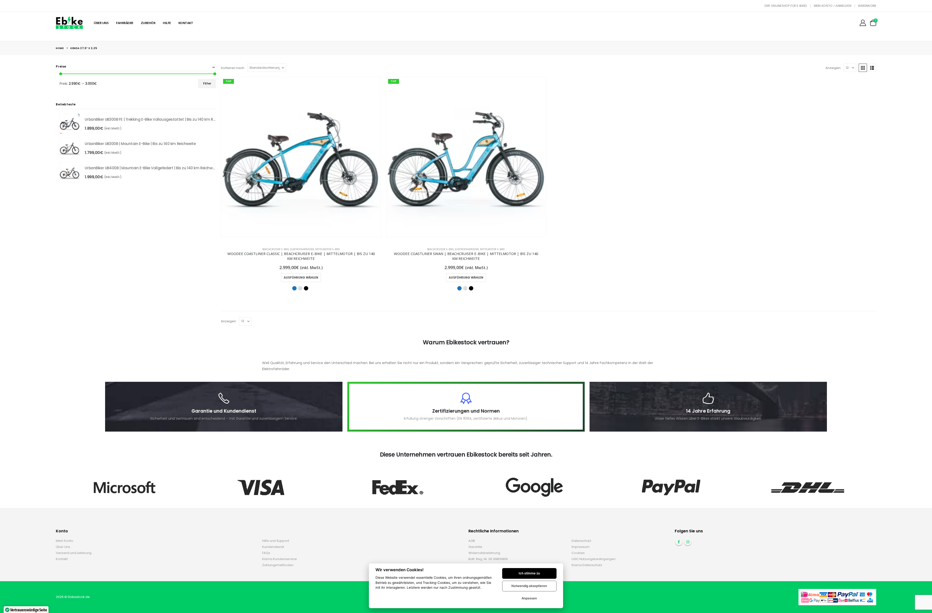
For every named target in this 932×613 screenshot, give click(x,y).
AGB (471, 540)
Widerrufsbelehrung (484, 553)
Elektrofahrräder (302, 249)
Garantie (475, 547)
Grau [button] (300, 288)
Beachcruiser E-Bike (275, 249)
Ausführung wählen (301, 277)
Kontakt (185, 23)
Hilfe (167, 23)
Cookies (578, 553)
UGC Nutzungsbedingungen (594, 559)
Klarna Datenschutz (587, 565)
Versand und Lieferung (74, 553)
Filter (207, 83)
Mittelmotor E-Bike (327, 249)
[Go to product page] (69, 123)
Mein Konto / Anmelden (832, 6)
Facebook (678, 541)
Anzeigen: (833, 68)
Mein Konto (64, 540)
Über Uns (101, 23)
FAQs (266, 553)
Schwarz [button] (306, 288)
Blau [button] (294, 288)
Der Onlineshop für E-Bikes (786, 6)
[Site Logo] (69, 23)
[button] (863, 68)
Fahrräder (124, 23)
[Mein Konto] (862, 23)
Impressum (581, 547)
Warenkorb (867, 6)
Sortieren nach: (233, 68)
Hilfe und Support (275, 540)
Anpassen (529, 598)
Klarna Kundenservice (279, 559)
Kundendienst (273, 547)
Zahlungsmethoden (277, 565)
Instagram (687, 541)
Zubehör (148, 23)
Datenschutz (581, 540)
